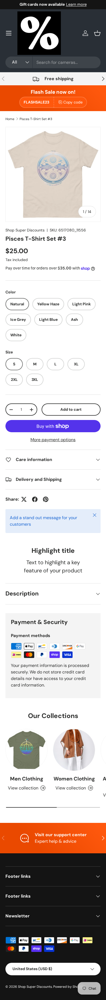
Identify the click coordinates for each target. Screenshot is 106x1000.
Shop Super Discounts (25, 230)
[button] (97, 33)
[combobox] (53, 62)
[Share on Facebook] (34, 499)
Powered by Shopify (68, 987)
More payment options (53, 440)
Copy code (73, 102)
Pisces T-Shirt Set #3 (36, 119)
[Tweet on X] (23, 499)
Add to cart (71, 409)
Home (9, 119)
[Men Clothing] (26, 750)
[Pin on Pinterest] (45, 499)
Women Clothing (74, 778)
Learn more (76, 4)
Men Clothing (26, 778)
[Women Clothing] (74, 750)
